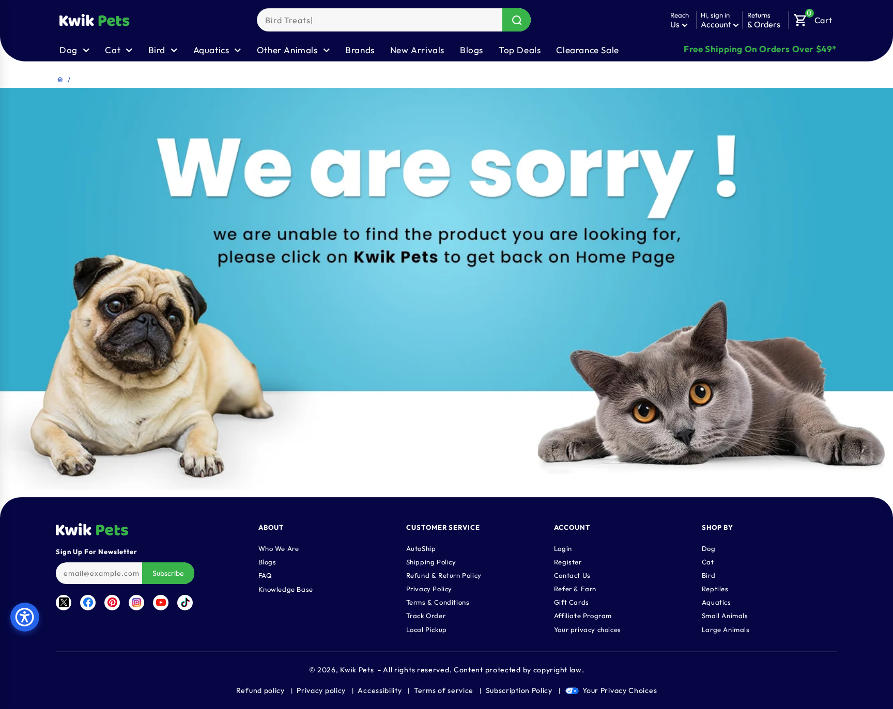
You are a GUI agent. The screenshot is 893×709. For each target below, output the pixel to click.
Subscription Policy (519, 690)
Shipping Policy (431, 562)
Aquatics (716, 602)
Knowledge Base (285, 589)
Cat (708, 562)
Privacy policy (321, 690)
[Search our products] (516, 19)
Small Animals (725, 615)
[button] (813, 17)
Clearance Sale (587, 49)
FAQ (265, 575)
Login (563, 548)
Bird (708, 575)
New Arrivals (417, 49)
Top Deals (520, 49)
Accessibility (380, 690)
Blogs (471, 49)
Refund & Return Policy (444, 575)
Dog (709, 548)
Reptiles (715, 589)
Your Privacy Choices (619, 690)
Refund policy (260, 690)
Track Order (426, 615)
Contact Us (572, 575)
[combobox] (394, 19)
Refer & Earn (575, 589)
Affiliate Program (583, 615)
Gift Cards (571, 602)
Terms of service (443, 690)
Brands (360, 49)
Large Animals (726, 629)
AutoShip (421, 548)
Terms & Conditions (438, 602)
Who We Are (278, 548)
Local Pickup (426, 629)
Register (568, 562)
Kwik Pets (357, 669)
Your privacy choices (587, 629)
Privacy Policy (429, 589)
